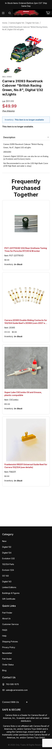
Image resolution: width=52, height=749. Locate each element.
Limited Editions (9, 587)
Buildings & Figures (11, 593)
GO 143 (5, 576)
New (4, 541)
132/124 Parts (8, 564)
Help (4, 636)
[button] (6, 70)
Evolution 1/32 (8, 558)
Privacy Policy (8, 647)
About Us (6, 618)
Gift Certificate (8, 599)
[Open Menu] (3, 13)
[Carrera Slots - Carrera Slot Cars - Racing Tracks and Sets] (26, 13)
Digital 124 (6, 553)
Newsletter (7, 653)
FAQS (4, 630)
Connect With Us (10, 702)
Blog (4, 670)
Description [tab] (9, 137)
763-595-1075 (12, 684)
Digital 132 (6, 547)
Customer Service (10, 624)
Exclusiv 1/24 (8, 570)
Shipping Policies (10, 641)
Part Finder (7, 613)
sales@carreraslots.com (17, 690)
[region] (26, 70)
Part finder (7, 659)
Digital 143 (6, 581)
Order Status (8, 664)
